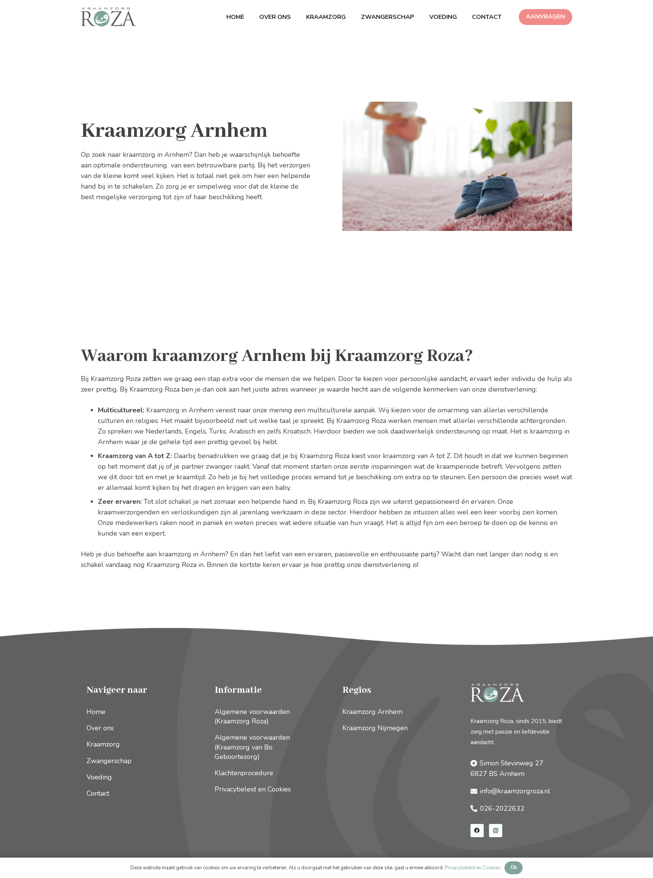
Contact (98, 793)
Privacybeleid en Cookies (253, 789)
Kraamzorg (103, 744)
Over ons (100, 727)
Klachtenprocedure (244, 772)
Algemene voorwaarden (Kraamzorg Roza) (252, 716)
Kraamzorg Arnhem (372, 711)
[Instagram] (495, 830)
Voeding (99, 777)
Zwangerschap (109, 760)
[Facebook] (477, 830)
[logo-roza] (108, 17)
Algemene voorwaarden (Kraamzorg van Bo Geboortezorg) (252, 747)
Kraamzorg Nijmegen (375, 727)
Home (96, 711)
